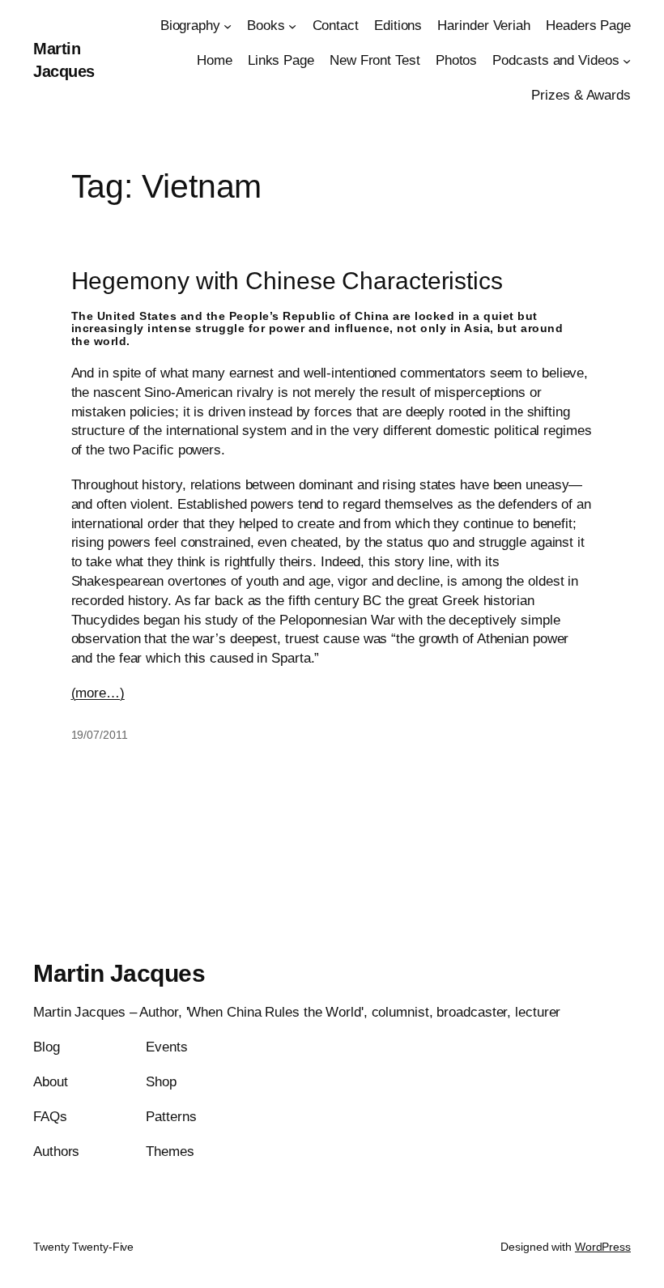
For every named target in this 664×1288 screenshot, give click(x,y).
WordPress (603, 1246)
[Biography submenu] (227, 26)
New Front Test (375, 60)
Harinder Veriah (483, 25)
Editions (398, 25)
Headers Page (588, 25)
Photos (456, 60)
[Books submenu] (292, 26)
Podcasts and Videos (555, 60)
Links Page (281, 60)
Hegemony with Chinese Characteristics (287, 280)
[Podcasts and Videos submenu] (627, 61)
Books (266, 25)
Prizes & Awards (581, 95)
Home (214, 60)
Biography (190, 25)
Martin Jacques (119, 973)
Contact (336, 25)
